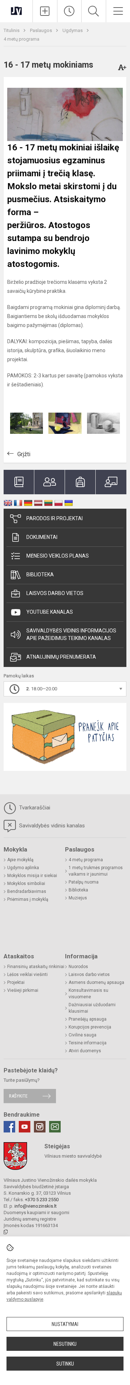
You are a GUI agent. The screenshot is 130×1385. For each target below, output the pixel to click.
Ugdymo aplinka (23, 867)
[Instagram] (40, 1126)
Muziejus (78, 897)
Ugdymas (73, 30)
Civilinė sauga (82, 1034)
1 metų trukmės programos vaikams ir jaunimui (96, 871)
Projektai (16, 982)
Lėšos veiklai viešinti (27, 974)
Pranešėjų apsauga (88, 1019)
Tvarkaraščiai (34, 807)
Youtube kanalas (49, 612)
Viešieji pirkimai (22, 990)
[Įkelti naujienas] (45, 11)
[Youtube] (24, 1126)
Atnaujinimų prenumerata (61, 657)
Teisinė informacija (88, 1042)
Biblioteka (40, 574)
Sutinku (65, 1364)
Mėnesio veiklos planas (57, 556)
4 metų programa (21, 39)
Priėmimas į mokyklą (27, 899)
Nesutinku (65, 1344)
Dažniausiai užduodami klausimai (92, 1008)
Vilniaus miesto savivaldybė (73, 1156)
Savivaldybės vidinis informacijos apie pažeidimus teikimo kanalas (71, 634)
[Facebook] (9, 1126)
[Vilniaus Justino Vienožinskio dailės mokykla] (16, 10)
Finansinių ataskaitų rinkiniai (35, 966)
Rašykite (18, 1096)
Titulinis (12, 30)
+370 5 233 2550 (41, 1199)
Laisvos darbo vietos (54, 593)
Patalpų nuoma (84, 882)
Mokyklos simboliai (26, 883)
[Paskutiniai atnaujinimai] (69, 11)
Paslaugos (41, 30)
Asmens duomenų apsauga (96, 982)
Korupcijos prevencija (90, 1027)
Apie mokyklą (20, 859)
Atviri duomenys (85, 1050)
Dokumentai (41, 537)
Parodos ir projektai (54, 518)
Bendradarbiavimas (26, 891)
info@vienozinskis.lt (35, 1206)
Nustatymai (65, 1324)
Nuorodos (78, 966)
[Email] (55, 1126)
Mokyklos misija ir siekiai (32, 875)
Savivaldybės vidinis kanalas (51, 825)
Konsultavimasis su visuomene (88, 993)
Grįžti (23, 454)
